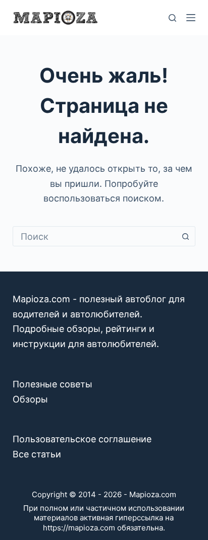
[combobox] (94, 236)
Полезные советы (52, 384)
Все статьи (37, 454)
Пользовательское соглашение (82, 439)
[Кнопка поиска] (185, 236)
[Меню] (190, 17)
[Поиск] (172, 18)
